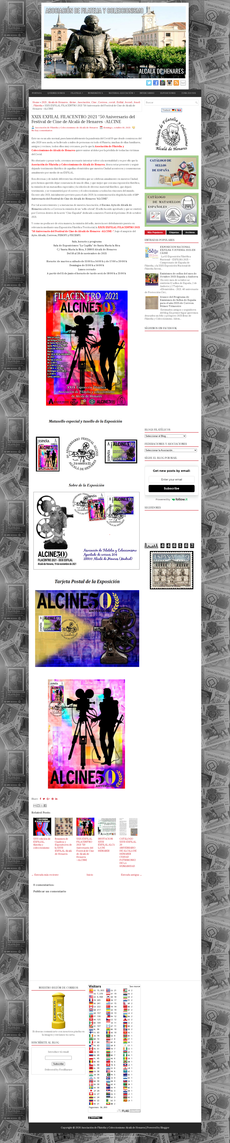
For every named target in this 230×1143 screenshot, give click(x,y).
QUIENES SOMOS (56, 93)
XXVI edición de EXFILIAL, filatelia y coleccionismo (41, 843)
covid (112, 102)
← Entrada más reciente (45, 874)
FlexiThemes (99, 1136)
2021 (44, 102)
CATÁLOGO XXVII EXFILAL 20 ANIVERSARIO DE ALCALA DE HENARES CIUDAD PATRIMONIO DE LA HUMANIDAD (128, 852)
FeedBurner (65, 1069)
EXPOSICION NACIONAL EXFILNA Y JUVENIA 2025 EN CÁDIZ (177, 250)
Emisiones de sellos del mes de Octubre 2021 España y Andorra (179, 275)
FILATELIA (77, 93)
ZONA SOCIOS (188, 93)
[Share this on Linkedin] (56, 798)
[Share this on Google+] (48, 798)
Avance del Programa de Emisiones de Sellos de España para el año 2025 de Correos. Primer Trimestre (178, 301)
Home (36, 102)
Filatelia (38, 105)
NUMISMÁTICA (95, 93)
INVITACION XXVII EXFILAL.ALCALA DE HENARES (106, 845)
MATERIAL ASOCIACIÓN (122, 93)
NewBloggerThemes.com (134, 1136)
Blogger (164, 1127)
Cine (93, 102)
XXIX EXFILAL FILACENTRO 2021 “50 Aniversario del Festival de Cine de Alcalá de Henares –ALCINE (83, 119)
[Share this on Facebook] (40, 798)
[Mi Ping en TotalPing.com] (95, 1118)
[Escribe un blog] (38, 805)
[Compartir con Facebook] (45, 805)
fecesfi (128, 102)
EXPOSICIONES (168, 93)
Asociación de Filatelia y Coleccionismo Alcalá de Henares (113, 1127)
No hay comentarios (41, 130)
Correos (102, 102)
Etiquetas (174, 232)
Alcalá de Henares (58, 102)
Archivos (190, 232)
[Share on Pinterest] (52, 798)
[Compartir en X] (41, 805)
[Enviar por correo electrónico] (35, 805)
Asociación (84, 102)
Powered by (163, 499)
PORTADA (37, 93)
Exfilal (120, 102)
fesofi (137, 102)
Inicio (90, 874)
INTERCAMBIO (147, 93)
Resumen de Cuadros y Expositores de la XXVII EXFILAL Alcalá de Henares (63, 846)
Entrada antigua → (131, 874)
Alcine (72, 102)
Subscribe (171, 488)
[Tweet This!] (44, 798)
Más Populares (155, 232)
